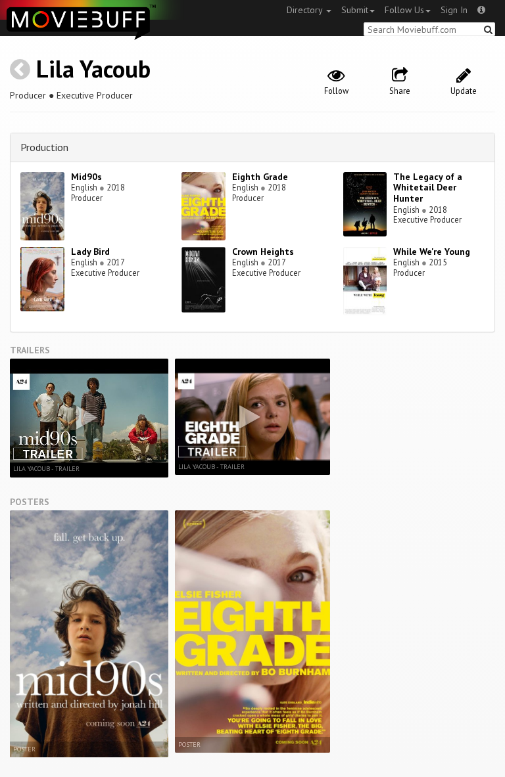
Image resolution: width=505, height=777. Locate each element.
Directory (306, 10)
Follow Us (404, 10)
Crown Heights (263, 251)
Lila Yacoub (93, 68)
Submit (354, 10)
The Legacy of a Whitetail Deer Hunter (427, 188)
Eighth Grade (260, 177)
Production (44, 147)
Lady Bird (90, 251)
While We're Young (431, 251)
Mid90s (86, 177)
